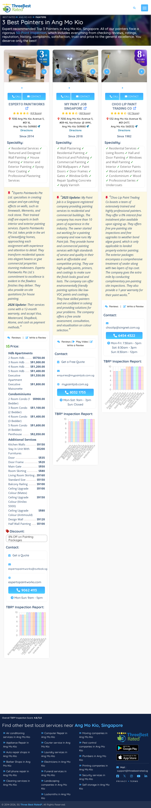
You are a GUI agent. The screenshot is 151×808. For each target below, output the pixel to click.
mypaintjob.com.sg (75, 384)
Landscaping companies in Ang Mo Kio (54, 784)
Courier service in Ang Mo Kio (55, 744)
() (36, 113)
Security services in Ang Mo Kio (92, 777)
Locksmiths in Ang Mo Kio (55, 796)
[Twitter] (124, 776)
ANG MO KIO (25, 17)
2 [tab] (24, 87)
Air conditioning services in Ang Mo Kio (16, 735)
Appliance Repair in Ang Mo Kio (16, 744)
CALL (18, 96)
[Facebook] (117, 776)
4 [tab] (30, 87)
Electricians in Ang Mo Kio (55, 763)
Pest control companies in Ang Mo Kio (92, 746)
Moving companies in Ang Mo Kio (93, 735)
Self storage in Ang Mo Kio (94, 786)
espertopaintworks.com (24, 582)
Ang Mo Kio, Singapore (99, 725)
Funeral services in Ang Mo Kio (53, 773)
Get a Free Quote (73, 362)
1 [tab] (21, 87)
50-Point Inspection (31, 33)
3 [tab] (27, 87)
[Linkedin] (146, 776)
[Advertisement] (75, 688)
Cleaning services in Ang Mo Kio (16, 782)
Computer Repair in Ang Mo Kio (54, 735)
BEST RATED (9, 17)
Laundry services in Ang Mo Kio (54, 754)
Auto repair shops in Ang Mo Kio (16, 754)
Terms (134, 781)
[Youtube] (138, 776)
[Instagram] (131, 776)
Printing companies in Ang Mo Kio (93, 767)
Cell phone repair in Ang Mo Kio (16, 773)
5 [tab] (81, 87)
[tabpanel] (27, 73)
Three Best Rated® (31, 804)
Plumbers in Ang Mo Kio (92, 758)
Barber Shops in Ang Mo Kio (16, 763)
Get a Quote (21, 555)
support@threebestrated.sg (132, 770)
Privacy (121, 781)
